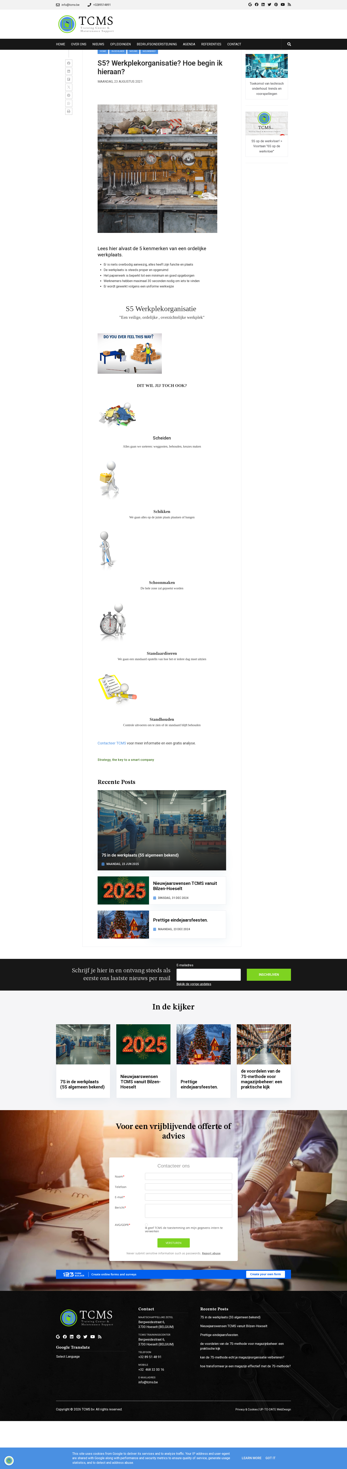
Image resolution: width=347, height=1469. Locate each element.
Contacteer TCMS (112, 743)
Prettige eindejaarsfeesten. (219, 1335)
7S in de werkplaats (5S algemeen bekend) (230, 1317)
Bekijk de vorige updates (194, 984)
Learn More (251, 1458)
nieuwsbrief (149, 51)
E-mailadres (185, 965)
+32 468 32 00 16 (151, 1370)
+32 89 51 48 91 (149, 1357)
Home (103, 51)
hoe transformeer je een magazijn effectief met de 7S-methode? (245, 1366)
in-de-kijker (117, 51)
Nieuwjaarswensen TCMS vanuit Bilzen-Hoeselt (233, 1326)
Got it (270, 1458)
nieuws (133, 51)
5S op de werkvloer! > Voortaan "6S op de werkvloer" (266, 146)
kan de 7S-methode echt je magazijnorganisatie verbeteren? (242, 1357)
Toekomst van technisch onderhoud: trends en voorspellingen (267, 89)
